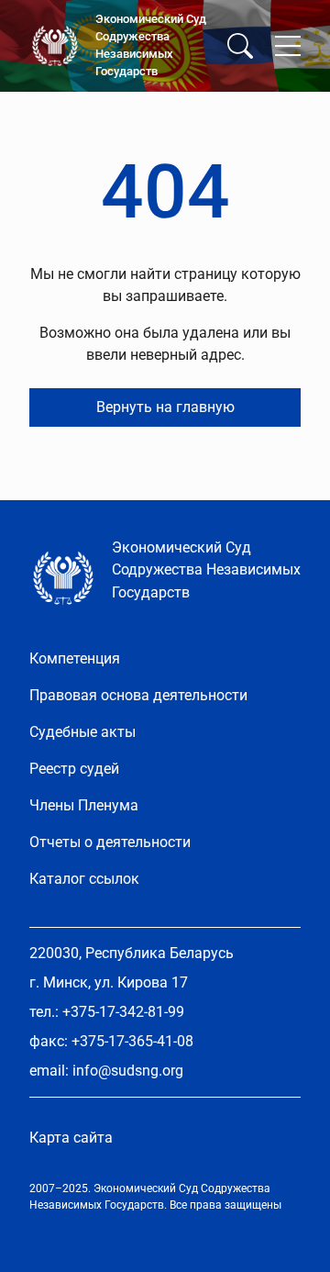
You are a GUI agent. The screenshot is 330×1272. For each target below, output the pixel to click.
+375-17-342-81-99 (123, 1012)
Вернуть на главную (165, 407)
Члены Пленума (83, 805)
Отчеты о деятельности (110, 842)
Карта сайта (71, 1137)
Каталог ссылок (84, 878)
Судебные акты (82, 732)
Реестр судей (74, 768)
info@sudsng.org (127, 1070)
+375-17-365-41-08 (132, 1041)
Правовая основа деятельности (138, 695)
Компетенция (74, 658)
